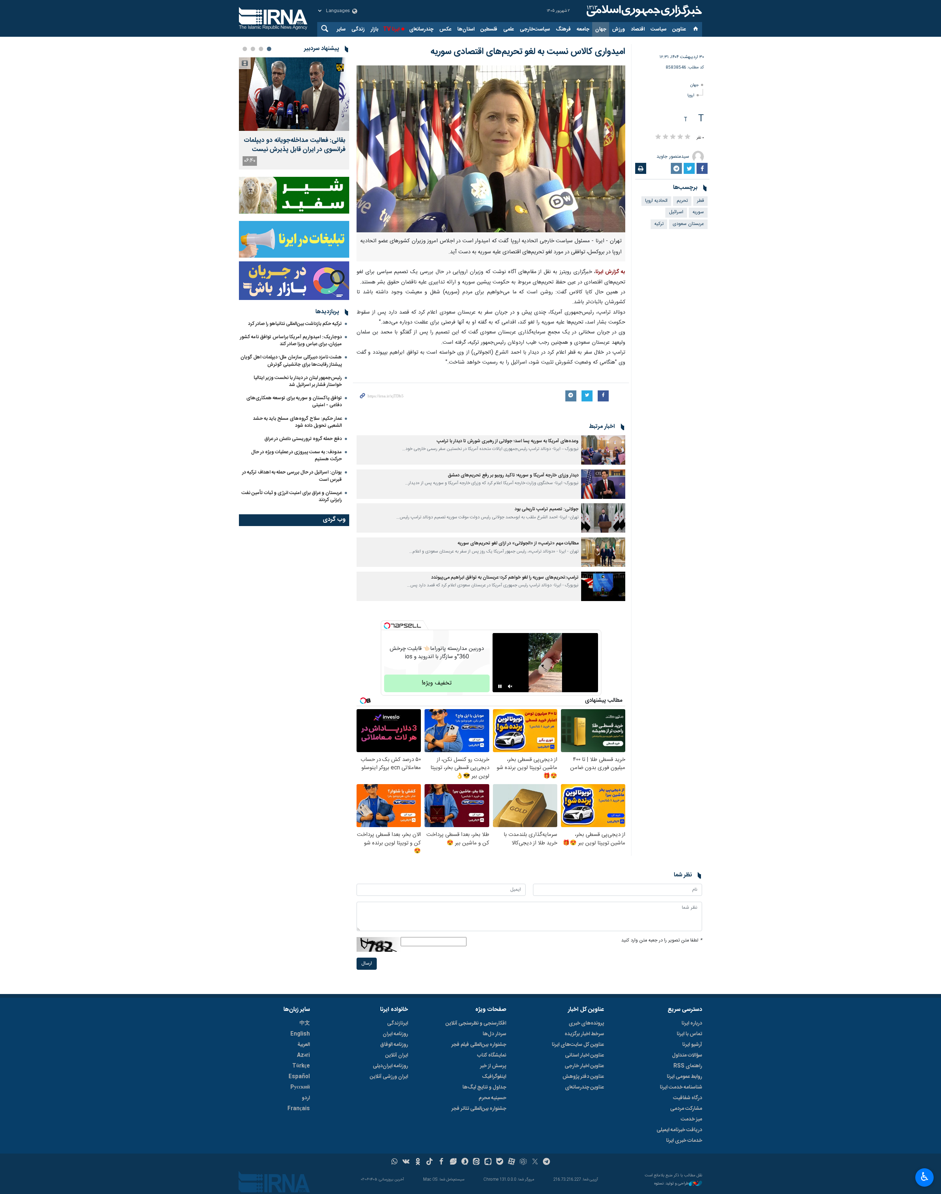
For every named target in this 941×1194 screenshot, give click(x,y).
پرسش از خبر (493, 1066)
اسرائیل (676, 212)
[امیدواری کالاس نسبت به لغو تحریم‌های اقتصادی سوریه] (491, 148)
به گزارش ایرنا (610, 272)
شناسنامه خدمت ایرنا (681, 1087)
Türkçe (301, 1066)
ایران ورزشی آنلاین (389, 1076)
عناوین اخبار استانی (584, 1055)
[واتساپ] (395, 1162)
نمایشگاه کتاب (491, 1055)
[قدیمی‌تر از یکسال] (603, 450)
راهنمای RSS (687, 1066)
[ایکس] (535, 1162)
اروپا (690, 95)
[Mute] (510, 686)
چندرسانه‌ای (421, 29)
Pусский (300, 1087)
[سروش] (465, 1162)
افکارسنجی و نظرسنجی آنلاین (476, 1023)
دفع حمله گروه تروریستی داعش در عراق (303, 439)
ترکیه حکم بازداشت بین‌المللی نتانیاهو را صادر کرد (295, 324)
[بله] (500, 1162)
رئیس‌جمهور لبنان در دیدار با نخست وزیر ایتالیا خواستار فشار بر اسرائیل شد (298, 381)
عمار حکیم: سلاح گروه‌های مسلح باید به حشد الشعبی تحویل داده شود (297, 422)
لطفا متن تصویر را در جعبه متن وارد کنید (661, 940)
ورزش (618, 29)
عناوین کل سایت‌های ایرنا (578, 1044)
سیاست (658, 29)
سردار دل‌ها (494, 1034)
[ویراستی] (453, 1162)
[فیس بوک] (441, 1162)
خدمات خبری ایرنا (684, 1140)
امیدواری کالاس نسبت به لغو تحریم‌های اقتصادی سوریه (527, 51)
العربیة (303, 1044)
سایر (341, 29)
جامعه (583, 29)
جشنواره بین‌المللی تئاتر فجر (478, 1108)
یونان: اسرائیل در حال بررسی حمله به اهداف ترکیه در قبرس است (292, 475)
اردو (306, 1098)
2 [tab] (261, 49)
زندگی (358, 29)
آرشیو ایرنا (692, 1044)
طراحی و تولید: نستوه (671, 1184)
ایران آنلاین (396, 1055)
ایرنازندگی (397, 1023)
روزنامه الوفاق (394, 1044)
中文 (305, 1023)
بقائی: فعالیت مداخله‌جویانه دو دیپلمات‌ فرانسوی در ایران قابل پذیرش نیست (295, 145)
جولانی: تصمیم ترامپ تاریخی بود (547, 509)
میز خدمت (691, 1119)
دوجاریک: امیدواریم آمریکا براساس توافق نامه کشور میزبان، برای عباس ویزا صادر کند (291, 340)
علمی (508, 29)
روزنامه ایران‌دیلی (390, 1066)
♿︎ (924, 1176)
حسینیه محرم (492, 1098)
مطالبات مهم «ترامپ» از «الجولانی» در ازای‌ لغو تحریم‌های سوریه (518, 543)
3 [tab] (253, 49)
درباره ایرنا (691, 1023)
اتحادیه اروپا (656, 201)
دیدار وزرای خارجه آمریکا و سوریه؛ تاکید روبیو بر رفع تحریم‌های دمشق (513, 475)
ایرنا (643, 11)
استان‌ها (466, 29)
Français (298, 1108)
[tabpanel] (294, 113)
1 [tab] (269, 49)
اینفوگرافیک (494, 1076)
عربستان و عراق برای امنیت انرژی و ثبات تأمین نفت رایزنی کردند (291, 496)
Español (299, 1076)
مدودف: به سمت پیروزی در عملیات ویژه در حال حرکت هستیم (296, 455)
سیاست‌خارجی (535, 29)
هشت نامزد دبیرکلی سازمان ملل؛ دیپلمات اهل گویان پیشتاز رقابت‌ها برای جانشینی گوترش (291, 360)
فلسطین (488, 29)
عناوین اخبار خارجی (584, 1066)
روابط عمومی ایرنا (684, 1076)
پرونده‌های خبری (586, 1023)
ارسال (366, 964)
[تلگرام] (547, 1162)
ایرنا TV (391, 29)
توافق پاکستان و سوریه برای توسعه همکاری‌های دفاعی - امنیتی (294, 401)
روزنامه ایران (395, 1034)
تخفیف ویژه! (437, 683)
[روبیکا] (523, 1162)
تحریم (682, 201)
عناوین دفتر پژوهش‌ (583, 1076)
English (300, 1034)
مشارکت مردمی (686, 1108)
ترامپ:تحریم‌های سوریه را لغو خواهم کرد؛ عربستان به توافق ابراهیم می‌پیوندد (505, 578)
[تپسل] (387, 625)
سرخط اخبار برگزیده (584, 1034)
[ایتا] (477, 1162)
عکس (445, 29)
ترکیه (658, 224)
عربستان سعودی (688, 224)
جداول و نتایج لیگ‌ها (484, 1087)
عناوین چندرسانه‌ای (584, 1087)
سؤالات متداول (687, 1055)
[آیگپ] (488, 1162)
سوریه (698, 212)
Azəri (303, 1055)
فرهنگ (563, 29)
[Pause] (499, 686)
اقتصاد (638, 29)
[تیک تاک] (429, 1162)
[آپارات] (511, 1162)
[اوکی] (418, 1162)
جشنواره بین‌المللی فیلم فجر (478, 1044)
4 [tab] (245, 49)
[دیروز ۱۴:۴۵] (294, 94)
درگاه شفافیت (687, 1098)
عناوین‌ (679, 29)
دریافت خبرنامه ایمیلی (679, 1130)
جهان (600, 29)
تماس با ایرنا (689, 1034)
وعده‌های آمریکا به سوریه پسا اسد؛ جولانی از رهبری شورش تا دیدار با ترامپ (508, 441)
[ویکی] (406, 1162)
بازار (374, 29)
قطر (700, 201)
